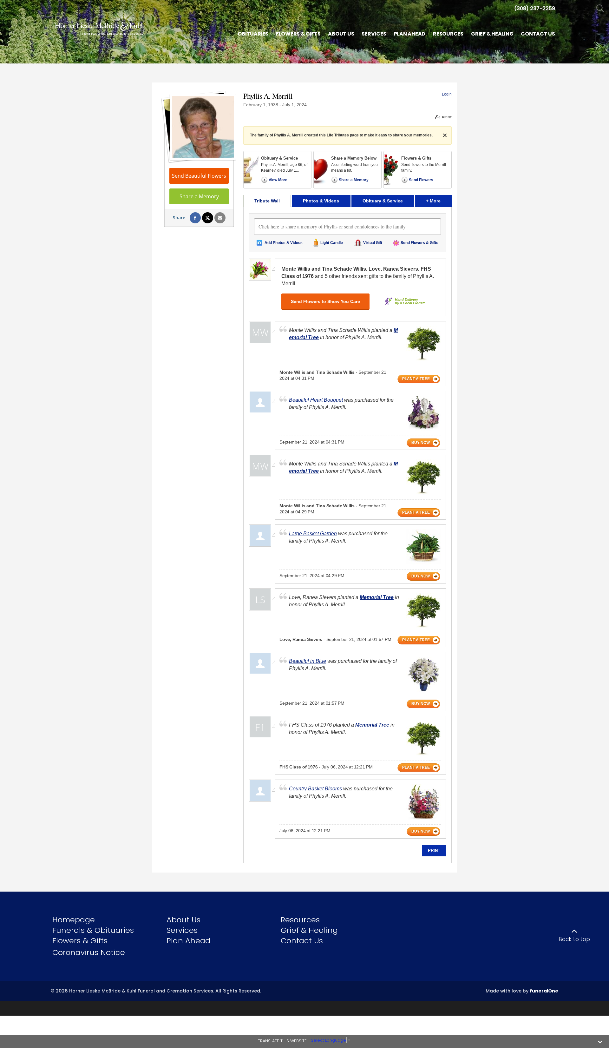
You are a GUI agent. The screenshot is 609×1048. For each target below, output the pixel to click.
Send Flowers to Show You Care (325, 301)
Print (434, 850)
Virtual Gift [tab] (372, 243)
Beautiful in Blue (307, 661)
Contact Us (302, 940)
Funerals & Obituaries (93, 930)
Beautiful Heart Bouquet (316, 400)
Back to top (574, 939)
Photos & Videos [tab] (321, 200)
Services (182, 930)
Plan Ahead (188, 940)
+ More (439, 200)
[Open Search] (600, 8)
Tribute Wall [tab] (267, 200)
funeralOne (544, 991)
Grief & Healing (309, 930)
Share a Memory (199, 196)
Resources (300, 919)
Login (447, 94)
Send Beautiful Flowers (199, 175)
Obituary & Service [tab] (383, 200)
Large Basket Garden (313, 533)
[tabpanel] (347, 534)
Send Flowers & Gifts (419, 243)
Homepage (73, 919)
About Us (183, 919)
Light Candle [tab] (331, 243)
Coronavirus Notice (88, 952)
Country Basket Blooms (315, 788)
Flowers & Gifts (80, 940)
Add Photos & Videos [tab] (284, 243)
